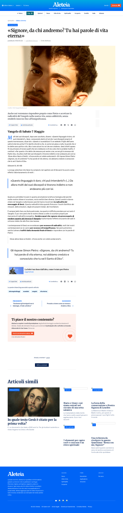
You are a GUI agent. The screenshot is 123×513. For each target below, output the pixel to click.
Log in (48, 358)
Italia (93, 13)
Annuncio (83, 482)
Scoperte (77, 13)
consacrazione (97, 390)
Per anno (101, 476)
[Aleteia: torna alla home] (61, 4)
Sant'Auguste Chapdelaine (67, 8)
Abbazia (101, 13)
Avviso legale (55, 507)
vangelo (34, 291)
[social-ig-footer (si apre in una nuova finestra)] (67, 501)
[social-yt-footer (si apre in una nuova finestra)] (56, 501)
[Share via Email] (71, 125)
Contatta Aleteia (81, 507)
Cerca (27, 5)
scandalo (26, 291)
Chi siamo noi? (46, 507)
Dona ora (114, 5)
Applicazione (83, 479)
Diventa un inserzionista (68, 507)
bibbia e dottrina (21, 20)
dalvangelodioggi (14, 291)
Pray (29, 13)
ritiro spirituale (69, 427)
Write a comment (42, 365)
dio (94, 425)
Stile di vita (57, 13)
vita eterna (43, 291)
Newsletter (83, 476)
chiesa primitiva (14, 390)
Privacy (90, 507)
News (48, 13)
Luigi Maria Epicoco (32, 41)
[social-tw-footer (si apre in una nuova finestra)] (63, 501)
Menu (20, 13)
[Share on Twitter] (68, 125)
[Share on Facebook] (61, 125)
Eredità (86, 13)
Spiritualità (67, 13)
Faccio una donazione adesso (21, 333)
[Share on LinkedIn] (65, 125)
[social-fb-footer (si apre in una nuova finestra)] (60, 501)
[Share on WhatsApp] (75, 125)
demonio (68, 390)
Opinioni (40, 13)
